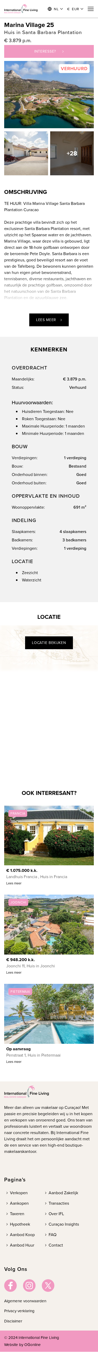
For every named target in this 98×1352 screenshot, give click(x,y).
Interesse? (45, 51)
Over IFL (56, 1214)
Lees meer (46, 320)
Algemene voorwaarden (25, 1301)
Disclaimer (13, 1321)
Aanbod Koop (22, 1235)
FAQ (52, 1235)
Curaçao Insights (64, 1224)
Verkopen (19, 1193)
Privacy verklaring (19, 1311)
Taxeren (17, 1214)
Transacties (59, 1203)
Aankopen (19, 1203)
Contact (56, 1245)
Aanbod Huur (22, 1245)
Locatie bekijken (49, 643)
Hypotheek (20, 1224)
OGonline (32, 1345)
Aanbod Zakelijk (63, 1193)
